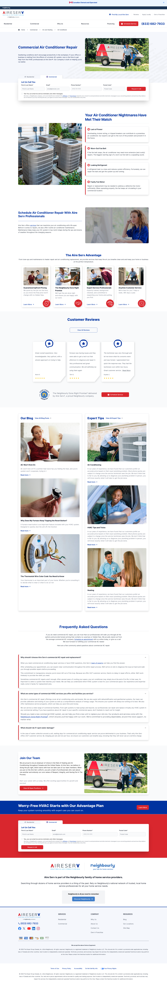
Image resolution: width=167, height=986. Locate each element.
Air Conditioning (94, 465)
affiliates (65, 96)
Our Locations (128, 924)
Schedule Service (116, 395)
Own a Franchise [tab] (159, 14)
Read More (126, 370)
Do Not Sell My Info (91, 968)
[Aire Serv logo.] (65, 867)
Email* (48, 85)
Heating (90, 590)
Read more (24, 475)
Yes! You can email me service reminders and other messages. (43, 93)
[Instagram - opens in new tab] (38, 928)
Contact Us (95, 928)
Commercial (53, 77)
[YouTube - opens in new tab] (29, 928)
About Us (94, 924)
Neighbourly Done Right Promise (34, 717)
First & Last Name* (27, 85)
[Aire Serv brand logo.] (13, 14)
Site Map (126, 928)
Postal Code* (107, 85)
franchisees (73, 96)
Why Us (93, 919)
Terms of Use (55, 968)
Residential (30, 77)
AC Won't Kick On (28, 465)
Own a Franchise (97, 932)
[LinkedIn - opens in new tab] (33, 928)
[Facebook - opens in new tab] (19, 928)
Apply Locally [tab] (146, 14)
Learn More (27, 304)
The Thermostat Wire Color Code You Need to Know (42, 576)
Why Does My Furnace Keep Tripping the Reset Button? (44, 521)
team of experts (97, 663)
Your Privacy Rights (110, 968)
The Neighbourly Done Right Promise (67, 289)
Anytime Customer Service (130, 288)
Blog (125, 919)
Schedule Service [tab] (130, 24)
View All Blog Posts (42, 418)
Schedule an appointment (83, 639)
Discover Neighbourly (82, 899)
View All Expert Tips (113, 418)
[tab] (119, 14)
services (33, 225)
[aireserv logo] (34, 916)
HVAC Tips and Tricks (96, 528)
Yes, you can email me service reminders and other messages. (43, 839)
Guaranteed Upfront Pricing (35, 288)
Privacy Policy (66, 968)
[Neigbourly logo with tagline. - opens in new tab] (102, 867)
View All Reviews (83, 330)
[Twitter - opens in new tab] (24, 928)
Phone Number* (76, 85)
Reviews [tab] (136, 14)
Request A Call (136, 89)
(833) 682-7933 (29, 923)
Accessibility (78, 968)
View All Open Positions (32, 788)
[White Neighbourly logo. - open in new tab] (6, 8)
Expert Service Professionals (99, 288)
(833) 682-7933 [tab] (153, 23)
